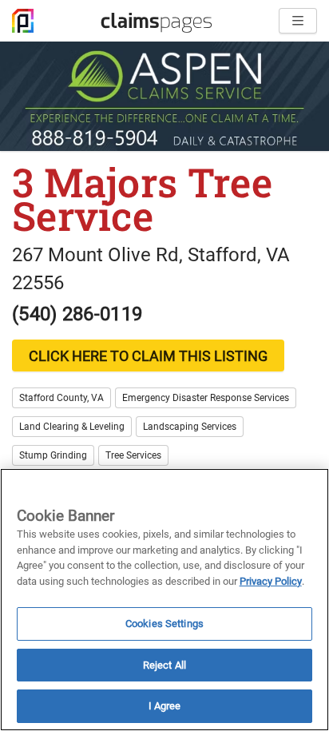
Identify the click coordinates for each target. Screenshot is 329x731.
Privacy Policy (271, 581)
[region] (164, 599)
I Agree (165, 706)
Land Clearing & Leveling (72, 426)
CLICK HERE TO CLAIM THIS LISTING (148, 356)
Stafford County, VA (61, 397)
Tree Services (133, 455)
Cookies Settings (164, 624)
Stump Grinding (53, 455)
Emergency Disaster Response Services (205, 397)
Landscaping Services (189, 426)
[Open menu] (298, 21)
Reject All (164, 665)
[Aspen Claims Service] (164, 96)
